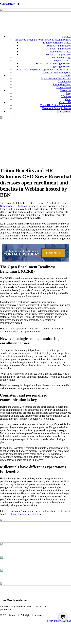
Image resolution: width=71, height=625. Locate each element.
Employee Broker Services (57, 42)
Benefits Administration (58, 45)
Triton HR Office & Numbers (55, 105)
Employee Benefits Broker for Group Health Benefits (43, 39)
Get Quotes (64, 111)
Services (66, 36)
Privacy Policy (53, 620)
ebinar (40, 212)
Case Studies (64, 81)
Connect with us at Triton (23, 514)
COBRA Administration (58, 48)
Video (68, 99)
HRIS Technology (61, 57)
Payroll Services (62, 60)
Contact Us (65, 102)
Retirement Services (60, 51)
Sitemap (67, 620)
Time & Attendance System (56, 72)
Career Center (63, 87)
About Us (66, 75)
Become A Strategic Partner (56, 108)
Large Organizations (60, 66)
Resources (65, 90)
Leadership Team (62, 84)
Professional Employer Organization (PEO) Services (43, 69)
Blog (68, 93)
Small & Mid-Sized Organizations (53, 63)
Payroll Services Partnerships (56, 78)
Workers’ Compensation (58, 54)
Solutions (23, 206)
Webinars (66, 96)
